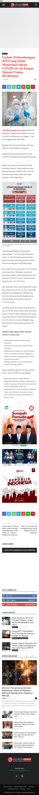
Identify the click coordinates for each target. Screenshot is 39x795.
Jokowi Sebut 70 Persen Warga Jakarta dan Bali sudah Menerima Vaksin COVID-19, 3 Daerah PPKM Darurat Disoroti (10, 530)
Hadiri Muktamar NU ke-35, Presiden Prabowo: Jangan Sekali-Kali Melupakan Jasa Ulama (22, 621)
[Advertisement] (19, 28)
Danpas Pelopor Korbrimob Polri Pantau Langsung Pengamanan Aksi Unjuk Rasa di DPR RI (24, 645)
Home (29, 789)
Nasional (11, 50)
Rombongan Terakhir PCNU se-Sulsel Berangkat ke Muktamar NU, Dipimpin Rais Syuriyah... (24, 745)
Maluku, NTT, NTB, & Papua (20, 638)
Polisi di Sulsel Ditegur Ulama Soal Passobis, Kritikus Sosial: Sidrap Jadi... (25, 714)
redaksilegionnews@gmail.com (19, 770)
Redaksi (22, 789)
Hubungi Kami (7, 787)
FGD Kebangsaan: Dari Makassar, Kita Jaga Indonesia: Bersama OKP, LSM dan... (25, 735)
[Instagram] (22, 776)
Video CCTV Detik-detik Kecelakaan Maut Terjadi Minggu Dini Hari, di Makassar (28, 529)
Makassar (5, 684)
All (26, 656)
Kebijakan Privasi (13, 789)
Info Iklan (31, 787)
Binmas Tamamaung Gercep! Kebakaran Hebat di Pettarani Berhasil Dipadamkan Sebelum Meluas (17, 691)
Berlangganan (30, 604)
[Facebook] (17, 776)
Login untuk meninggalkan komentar (19, 550)
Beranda (4, 50)
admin (4, 698)
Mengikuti (31, 600)
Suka (33, 596)
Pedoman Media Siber (20, 787)
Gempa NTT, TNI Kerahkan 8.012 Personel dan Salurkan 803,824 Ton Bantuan (23, 633)
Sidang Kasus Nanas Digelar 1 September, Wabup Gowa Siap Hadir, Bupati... (24, 724)
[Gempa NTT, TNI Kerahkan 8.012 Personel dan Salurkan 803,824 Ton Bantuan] (6, 634)
